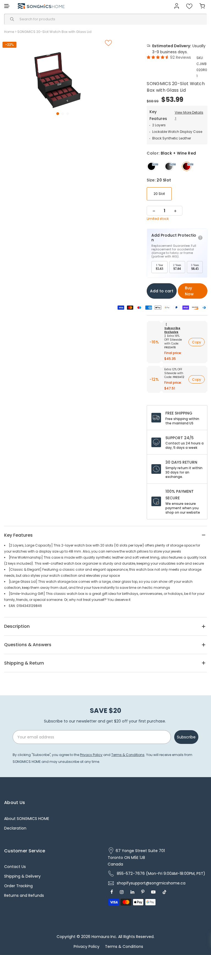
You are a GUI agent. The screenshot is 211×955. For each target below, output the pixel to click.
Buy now (189, 291)
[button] (57, 113)
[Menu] (7, 6)
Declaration (15, 828)
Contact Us (15, 866)
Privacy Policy (91, 754)
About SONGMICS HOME (26, 818)
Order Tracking (18, 886)
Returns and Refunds (24, 895)
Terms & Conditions (128, 754)
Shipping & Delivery (22, 876)
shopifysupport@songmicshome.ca (151, 883)
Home (9, 31)
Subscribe (186, 737)
